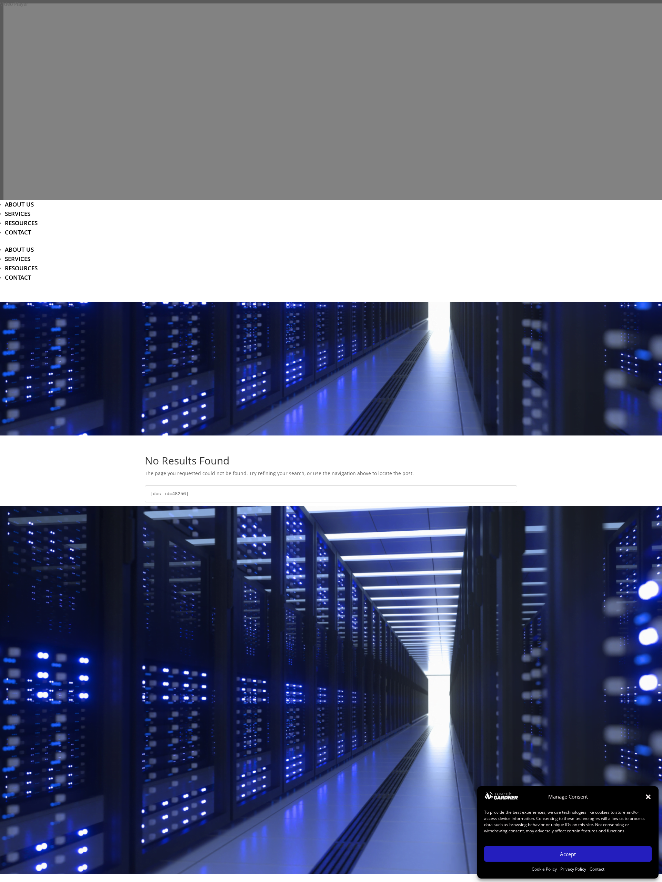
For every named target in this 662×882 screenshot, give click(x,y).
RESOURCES (21, 223)
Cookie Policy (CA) (333, 768)
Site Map (333, 703)
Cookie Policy (544, 869)
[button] (648, 796)
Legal (333, 787)
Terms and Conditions (333, 778)
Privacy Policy (573, 869)
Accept (568, 854)
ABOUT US (19, 204)
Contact (597, 869)
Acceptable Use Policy (333, 694)
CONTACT (18, 232)
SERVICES (17, 214)
